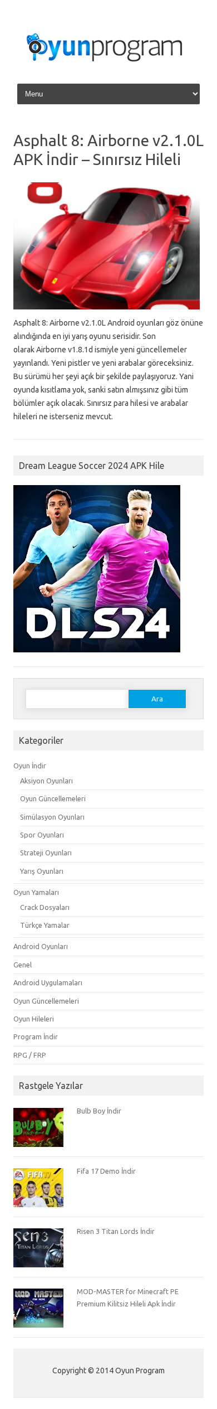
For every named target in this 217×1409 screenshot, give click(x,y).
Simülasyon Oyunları (52, 817)
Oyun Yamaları (36, 892)
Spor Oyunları (42, 835)
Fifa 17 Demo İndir (106, 1171)
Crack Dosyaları (45, 907)
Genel (22, 965)
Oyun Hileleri (33, 1019)
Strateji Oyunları (46, 852)
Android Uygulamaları (47, 982)
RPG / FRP (29, 1055)
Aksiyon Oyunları (46, 781)
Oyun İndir (29, 765)
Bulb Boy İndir (99, 1111)
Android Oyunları (40, 946)
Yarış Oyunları (41, 871)
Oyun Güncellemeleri (53, 798)
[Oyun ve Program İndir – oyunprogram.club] (108, 66)
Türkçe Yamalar (45, 925)
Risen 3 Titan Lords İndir (116, 1231)
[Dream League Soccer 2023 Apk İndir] (96, 657)
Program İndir (35, 1036)
